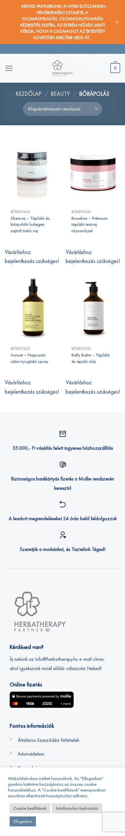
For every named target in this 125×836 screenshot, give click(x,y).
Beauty (60, 93)
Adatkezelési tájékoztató (77, 808)
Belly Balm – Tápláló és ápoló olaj (90, 358)
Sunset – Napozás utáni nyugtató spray (29, 358)
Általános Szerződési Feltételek (48, 740)
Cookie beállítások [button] (29, 808)
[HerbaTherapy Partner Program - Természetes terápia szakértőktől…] (62, 68)
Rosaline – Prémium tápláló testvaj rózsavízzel (89, 224)
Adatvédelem (31, 753)
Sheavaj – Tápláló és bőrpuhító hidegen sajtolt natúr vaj (30, 224)
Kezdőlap (28, 93)
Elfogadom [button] (22, 821)
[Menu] (9, 68)
